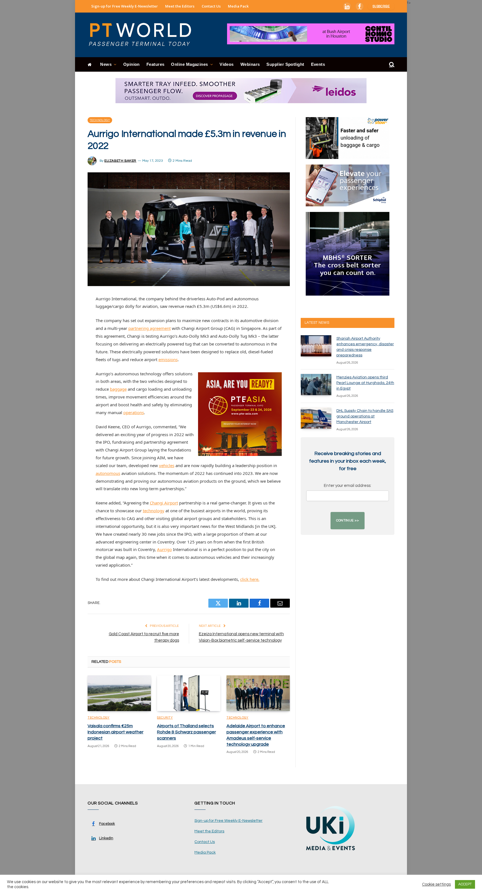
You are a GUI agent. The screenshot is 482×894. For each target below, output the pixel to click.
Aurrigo (164, 549)
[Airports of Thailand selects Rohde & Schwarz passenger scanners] (188, 693)
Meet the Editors (179, 6)
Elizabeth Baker (120, 161)
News (106, 64)
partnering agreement (149, 328)
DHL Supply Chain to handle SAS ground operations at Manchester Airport (364, 416)
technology (153, 510)
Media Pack (238, 6)
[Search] (391, 64)
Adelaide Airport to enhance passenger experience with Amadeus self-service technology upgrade (255, 735)
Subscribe (381, 6)
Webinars (250, 64)
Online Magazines (189, 64)
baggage (118, 389)
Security (165, 717)
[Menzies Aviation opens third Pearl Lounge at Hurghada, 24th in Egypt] (316, 384)
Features (155, 64)
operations (133, 412)
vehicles (166, 465)
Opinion (131, 64)
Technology (100, 120)
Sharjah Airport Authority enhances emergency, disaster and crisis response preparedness (365, 347)
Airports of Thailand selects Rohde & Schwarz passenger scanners (186, 732)
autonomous (108, 473)
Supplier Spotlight (285, 64)
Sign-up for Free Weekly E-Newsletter (124, 6)
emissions (168, 359)
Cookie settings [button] (436, 884)
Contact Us (211, 6)
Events (318, 64)
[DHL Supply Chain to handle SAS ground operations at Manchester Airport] (316, 418)
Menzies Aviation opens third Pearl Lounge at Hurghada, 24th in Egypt (365, 382)
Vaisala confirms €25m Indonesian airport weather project (115, 732)
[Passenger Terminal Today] (143, 35)
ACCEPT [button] (465, 884)
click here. (249, 579)
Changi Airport (164, 503)
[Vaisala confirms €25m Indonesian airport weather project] (119, 693)
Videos (227, 64)
